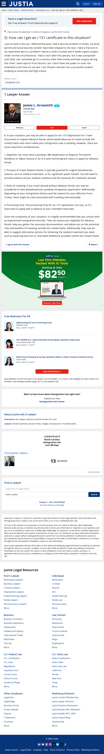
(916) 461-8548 (28, 109)
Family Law (57, 600)
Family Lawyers (11, 600)
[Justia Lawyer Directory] (64, 744)
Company (37, 750)
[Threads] (53, 744)
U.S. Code (8, 662)
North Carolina (27, 10)
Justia (4, 10)
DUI (54, 591)
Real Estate (9, 639)
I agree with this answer (17, 244)
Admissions (57, 623)
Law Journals (58, 635)
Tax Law (8, 643)
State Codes (57, 662)
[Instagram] (50, 744)
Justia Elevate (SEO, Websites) (66, 709)
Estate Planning (59, 596)
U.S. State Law (60, 654)
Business (9, 614)
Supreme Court (11, 670)
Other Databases (13, 693)
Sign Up (96, 4)
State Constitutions (61, 658)
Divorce (55, 587)
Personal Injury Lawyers (15, 604)
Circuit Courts (10, 674)
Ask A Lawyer (14, 10)
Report (94, 244)
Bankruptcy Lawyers (13, 579)
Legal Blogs (9, 701)
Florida (55, 674)
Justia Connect (11, 750)
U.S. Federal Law (13, 654)
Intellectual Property (13, 631)
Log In (86, 4)
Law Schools (59, 614)
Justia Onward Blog (61, 717)
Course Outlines (59, 631)
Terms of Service (57, 750)
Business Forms (11, 705)
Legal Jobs (9, 697)
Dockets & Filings (12, 682)
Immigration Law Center (52, 401)
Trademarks (9, 717)
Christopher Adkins (16, 453)
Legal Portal (25, 750)
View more (94, 472)
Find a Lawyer (12, 482)
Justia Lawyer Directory (63, 701)
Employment (10, 627)
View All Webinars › (52, 371)
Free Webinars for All (17, 316)
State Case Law (59, 666)
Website (19, 128)
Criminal (56, 583)
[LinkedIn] (39, 744)
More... (7, 608)
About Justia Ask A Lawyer (20, 414)
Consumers (9, 419)
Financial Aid (58, 627)
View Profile (27, 112)
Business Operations (14, 623)
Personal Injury (59, 604)
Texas (55, 682)
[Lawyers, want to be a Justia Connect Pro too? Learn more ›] (57, 105)
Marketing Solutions (63, 693)
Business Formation (13, 619)
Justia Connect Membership (65, 697)
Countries (8, 721)
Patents (7, 713)
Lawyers (8, 423)
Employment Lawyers (14, 591)
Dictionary (57, 619)
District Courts (11, 678)
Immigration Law (42, 10)
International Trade (13, 635)
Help (46, 750)
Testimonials (58, 721)
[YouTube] (42, 744)
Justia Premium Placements (65, 705)
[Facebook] (46, 744)
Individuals (58, 575)
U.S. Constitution (12, 658)
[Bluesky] (57, 744)
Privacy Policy (73, 750)
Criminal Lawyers (12, 587)
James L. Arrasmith (38, 105)
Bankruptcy (57, 579)
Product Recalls (11, 709)
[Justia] (21, 4)
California (56, 670)
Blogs (54, 639)
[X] (61, 744)
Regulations (9, 666)
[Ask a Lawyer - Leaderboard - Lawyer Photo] (9, 461)
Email (84, 128)
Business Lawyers (12, 583)
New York (56, 678)
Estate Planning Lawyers (15, 596)
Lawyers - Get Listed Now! (52, 502)
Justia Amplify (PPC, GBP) (64, 713)
